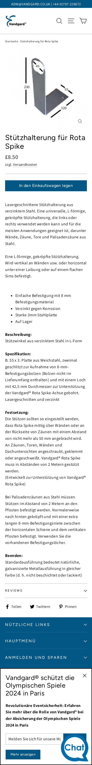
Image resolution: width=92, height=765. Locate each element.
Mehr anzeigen (23, 754)
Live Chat (76, 749)
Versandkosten (25, 164)
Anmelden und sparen (36, 657)
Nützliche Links (27, 624)
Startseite (11, 41)
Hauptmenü (20, 640)
